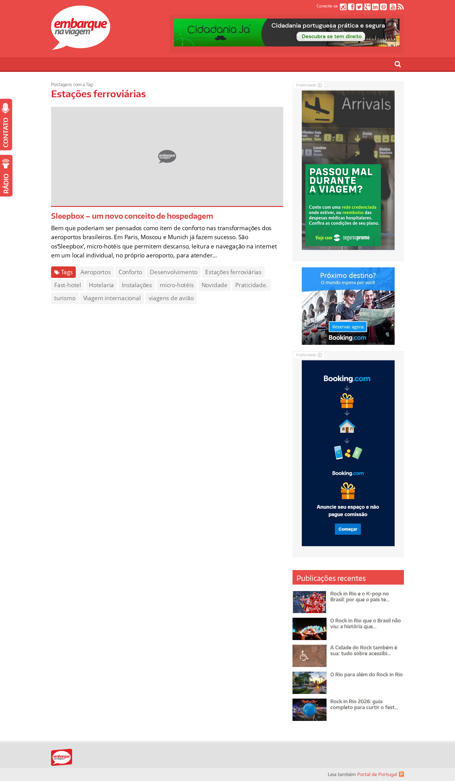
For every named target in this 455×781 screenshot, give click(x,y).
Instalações (137, 285)
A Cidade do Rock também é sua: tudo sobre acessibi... (363, 650)
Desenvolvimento (173, 272)
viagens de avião (171, 298)
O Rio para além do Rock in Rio (366, 674)
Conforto (130, 272)
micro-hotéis (177, 285)
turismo (65, 298)
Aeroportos (95, 272)
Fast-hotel (67, 285)
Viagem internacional (112, 298)
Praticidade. (251, 285)
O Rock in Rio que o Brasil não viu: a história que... (365, 623)
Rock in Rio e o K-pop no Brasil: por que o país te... (360, 596)
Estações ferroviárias (233, 272)
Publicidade (306, 85)
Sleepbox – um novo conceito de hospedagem (132, 216)
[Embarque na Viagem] (80, 46)
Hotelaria (101, 285)
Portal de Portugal (377, 774)
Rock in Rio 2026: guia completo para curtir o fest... (364, 704)
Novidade (215, 285)
